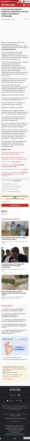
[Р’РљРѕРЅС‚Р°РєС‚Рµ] (2, 211)
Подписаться (15, 205)
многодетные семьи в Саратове (8, 188)
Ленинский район (5, 186)
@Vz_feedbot (17, 180)
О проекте (5, 414)
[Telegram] (6, 211)
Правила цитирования (15, 415)
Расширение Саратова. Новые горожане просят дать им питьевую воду (13, 153)
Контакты (25, 414)
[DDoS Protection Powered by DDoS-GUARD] (27, 438)
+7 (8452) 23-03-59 (8, 376)
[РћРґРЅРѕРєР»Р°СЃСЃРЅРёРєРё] (4, 211)
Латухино (15, 184)
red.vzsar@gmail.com (8, 379)
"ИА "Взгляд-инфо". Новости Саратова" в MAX (13, 165)
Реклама (18, 414)
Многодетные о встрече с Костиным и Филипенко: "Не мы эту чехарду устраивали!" (14, 158)
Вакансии (12, 414)
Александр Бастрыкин (6, 184)
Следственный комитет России (14, 191)
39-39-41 (17, 376)
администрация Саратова (16, 186)
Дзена (25, 169)
